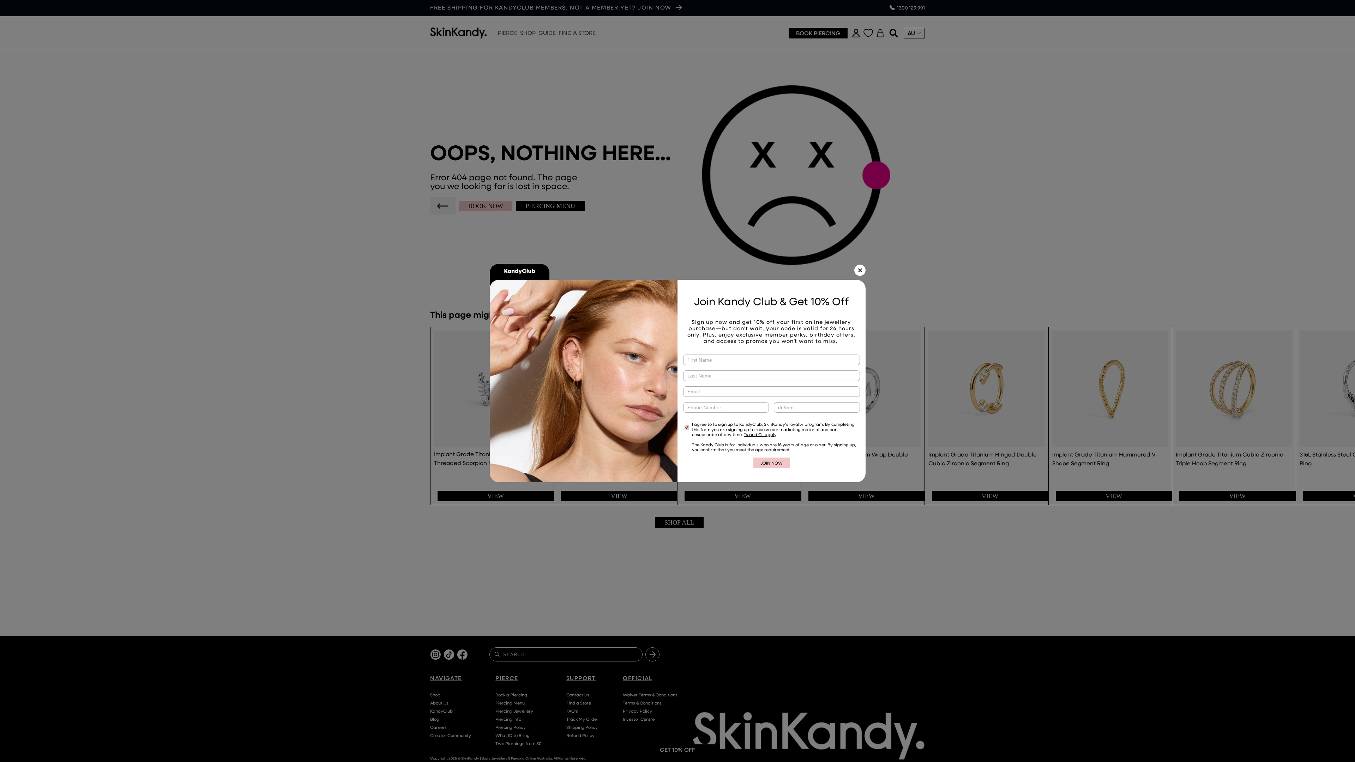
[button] (860, 270)
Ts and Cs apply (760, 434)
